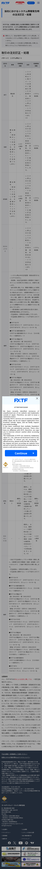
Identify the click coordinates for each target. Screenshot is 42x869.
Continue (21, 453)
